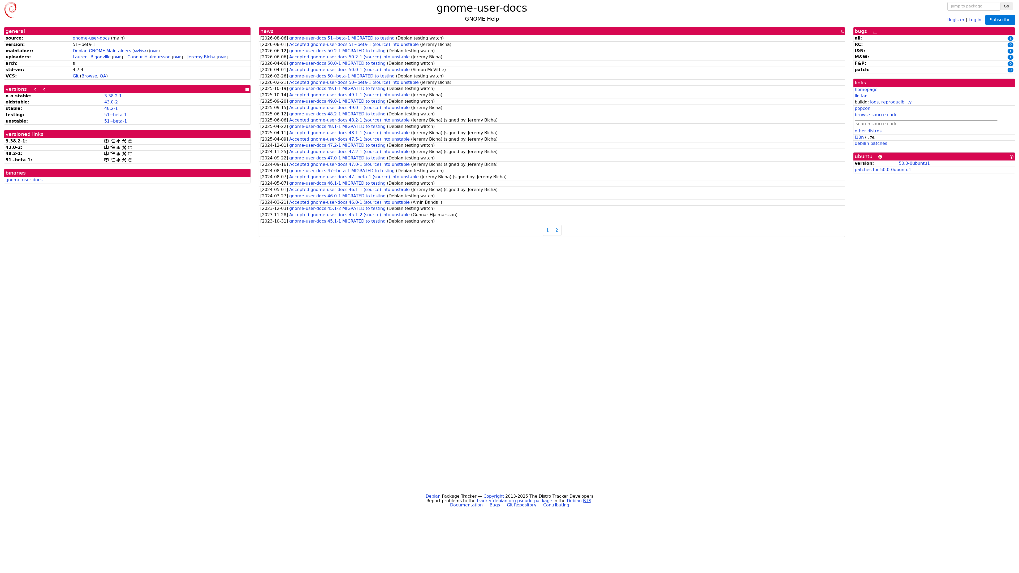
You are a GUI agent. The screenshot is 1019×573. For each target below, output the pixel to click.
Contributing (556, 504)
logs (874, 102)
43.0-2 (111, 102)
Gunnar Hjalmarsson (149, 56)
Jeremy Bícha (201, 56)
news (267, 31)
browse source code (876, 114)
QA (103, 76)
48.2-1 (111, 108)
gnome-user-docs (91, 38)
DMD (154, 51)
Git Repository (521, 504)
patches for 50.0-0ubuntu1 (883, 169)
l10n (859, 137)
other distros (868, 130)
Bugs (495, 504)
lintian (861, 95)
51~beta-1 (115, 114)
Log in (975, 19)
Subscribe (1000, 19)
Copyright (493, 496)
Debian (433, 496)
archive (140, 51)
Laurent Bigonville (92, 56)
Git (76, 76)
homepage (866, 89)
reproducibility (896, 102)
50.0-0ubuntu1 (914, 163)
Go (1006, 6)
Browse (89, 76)
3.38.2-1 (113, 95)
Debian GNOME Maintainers (102, 50)
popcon (862, 108)
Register (956, 19)
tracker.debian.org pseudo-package (514, 500)
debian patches (871, 143)
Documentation (466, 504)
